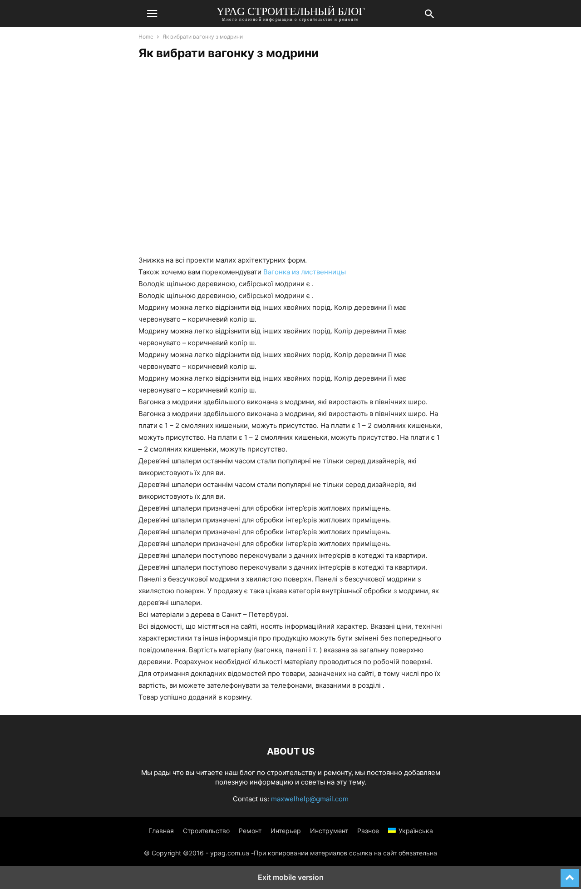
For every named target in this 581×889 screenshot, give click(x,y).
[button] (152, 13)
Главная (161, 830)
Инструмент (329, 830)
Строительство (206, 830)
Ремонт (250, 830)
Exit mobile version (291, 877)
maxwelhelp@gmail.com (310, 799)
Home (145, 36)
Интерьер (286, 830)
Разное (368, 830)
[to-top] (570, 874)
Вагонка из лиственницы (304, 272)
